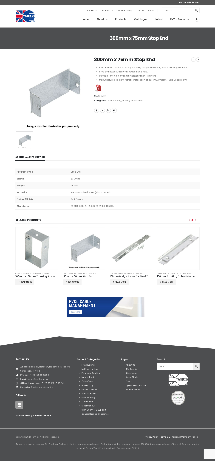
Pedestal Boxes (89, 389)
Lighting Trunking (90, 369)
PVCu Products (179, 19)
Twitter (102, 110)
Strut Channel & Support (94, 410)
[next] (198, 59)
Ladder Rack (88, 377)
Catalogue (140, 19)
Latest (159, 19)
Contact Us (107, 10)
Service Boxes (89, 393)
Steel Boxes (87, 401)
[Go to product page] (37, 248)
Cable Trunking (114, 100)
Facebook (96, 110)
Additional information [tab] (30, 157)
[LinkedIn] (197, 19)
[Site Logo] (25, 16)
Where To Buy (125, 10)
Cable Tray (87, 381)
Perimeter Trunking (91, 373)
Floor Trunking (89, 397)
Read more (26, 282)
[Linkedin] (19, 405)
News (129, 381)
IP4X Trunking (88, 365)
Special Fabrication (136, 385)
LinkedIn (108, 110)
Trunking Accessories (132, 100)
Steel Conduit (88, 405)
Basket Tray (87, 385)
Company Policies (190, 437)
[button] (86, 122)
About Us (93, 10)
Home (85, 19)
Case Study (132, 377)
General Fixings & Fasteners (96, 414)
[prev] (193, 59)
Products (120, 19)
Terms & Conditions (170, 437)
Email (114, 110)
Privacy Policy (151, 437)
